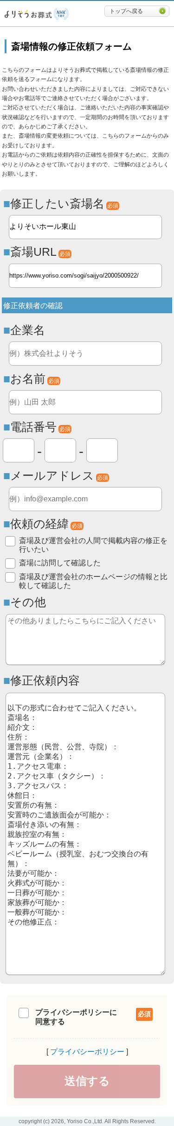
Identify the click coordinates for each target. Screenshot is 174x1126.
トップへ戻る (126, 11)
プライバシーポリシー (87, 1052)
